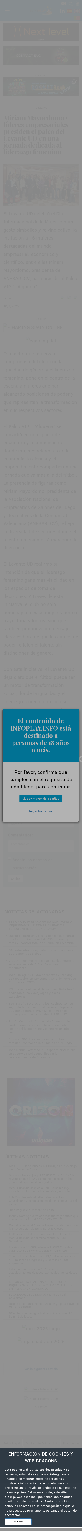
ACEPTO (18, 1521)
